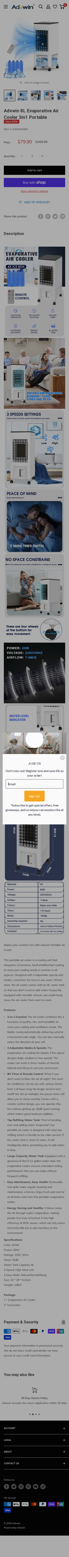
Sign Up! (34, 796)
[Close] (62, 758)
